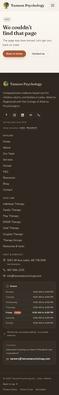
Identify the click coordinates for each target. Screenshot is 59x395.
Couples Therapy (13, 234)
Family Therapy (12, 210)
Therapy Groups (12, 240)
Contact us (38, 53)
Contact (7, 190)
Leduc (22, 127)
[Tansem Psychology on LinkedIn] (22, 115)
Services (8, 159)
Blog (6, 184)
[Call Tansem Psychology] (38, 115)
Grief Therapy (11, 228)
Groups (7, 165)
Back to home (14, 53)
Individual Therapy (13, 204)
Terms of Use (26, 389)
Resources (9, 178)
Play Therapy (11, 216)
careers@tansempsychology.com (30, 359)
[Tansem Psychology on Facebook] (6, 115)
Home (6, 141)
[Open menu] (52, 5)
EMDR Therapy (12, 222)
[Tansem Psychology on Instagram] (14, 115)
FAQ (5, 171)
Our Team (9, 153)
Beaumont (32, 127)
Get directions (13, 264)
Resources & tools (13, 246)
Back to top (9, 384)
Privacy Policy (10, 389)
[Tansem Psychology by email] (30, 115)
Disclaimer (41, 389)
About (7, 147)
